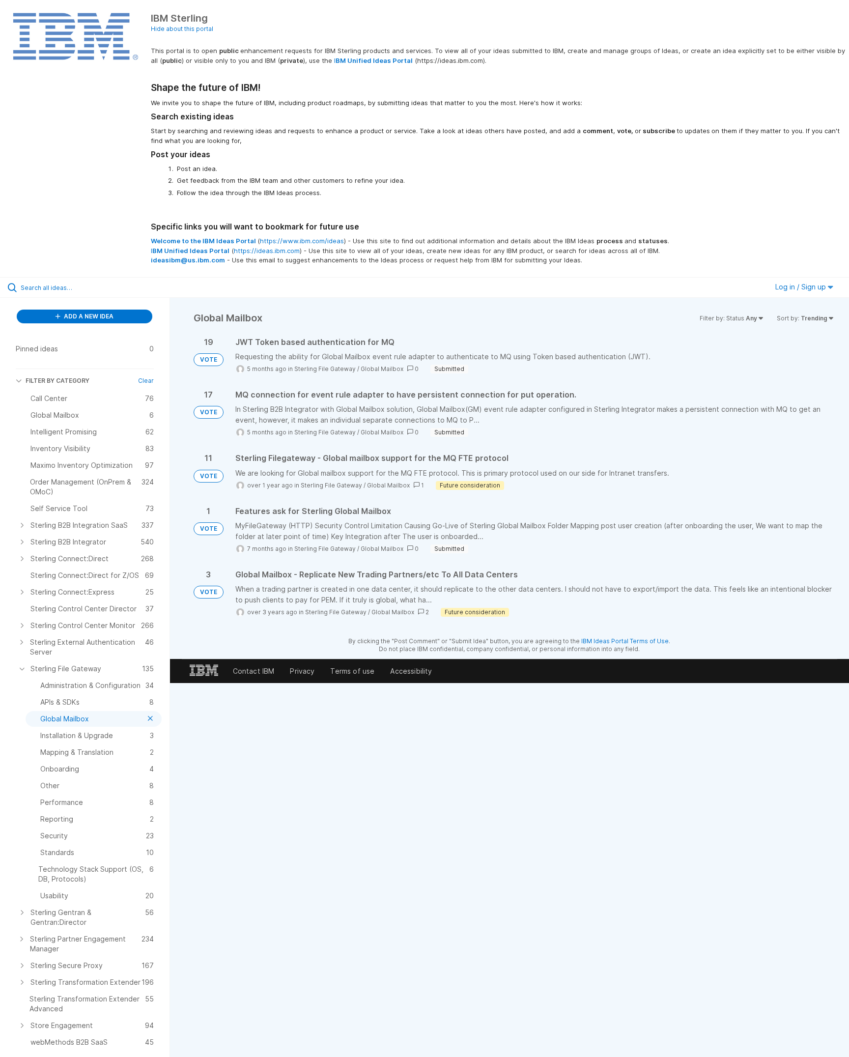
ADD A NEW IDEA (87, 316)
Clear (146, 380)
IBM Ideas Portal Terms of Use (625, 641)
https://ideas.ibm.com (267, 251)
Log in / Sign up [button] (801, 287)
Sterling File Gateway (325, 368)
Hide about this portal (182, 28)
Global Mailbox (382, 368)
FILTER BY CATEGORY (57, 380)
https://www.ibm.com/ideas (302, 241)
